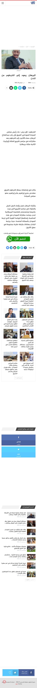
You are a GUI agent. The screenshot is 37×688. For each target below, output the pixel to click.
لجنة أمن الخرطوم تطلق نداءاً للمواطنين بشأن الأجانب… (14, 573)
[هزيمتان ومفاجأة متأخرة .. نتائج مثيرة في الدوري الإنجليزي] (31, 549)
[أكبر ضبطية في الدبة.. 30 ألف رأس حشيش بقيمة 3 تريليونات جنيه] (27, 356)
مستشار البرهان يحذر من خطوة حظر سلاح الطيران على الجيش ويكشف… (15, 522)
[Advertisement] (18, 25)
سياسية (15, 263)
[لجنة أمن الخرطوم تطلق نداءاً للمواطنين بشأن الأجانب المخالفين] (27, 313)
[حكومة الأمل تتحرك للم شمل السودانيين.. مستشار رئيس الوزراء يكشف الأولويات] (27, 334)
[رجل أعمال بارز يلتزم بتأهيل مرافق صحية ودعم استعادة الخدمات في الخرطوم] (31, 540)
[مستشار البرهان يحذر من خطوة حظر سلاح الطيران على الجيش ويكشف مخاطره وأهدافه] (10, 267)
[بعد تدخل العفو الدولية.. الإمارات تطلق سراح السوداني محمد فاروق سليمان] (10, 313)
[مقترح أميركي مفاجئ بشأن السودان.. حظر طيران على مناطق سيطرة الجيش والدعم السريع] (10, 356)
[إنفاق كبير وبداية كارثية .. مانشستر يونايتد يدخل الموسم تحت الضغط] (31, 557)
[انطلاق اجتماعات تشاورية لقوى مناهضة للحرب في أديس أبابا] (10, 334)
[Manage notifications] (4, 681)
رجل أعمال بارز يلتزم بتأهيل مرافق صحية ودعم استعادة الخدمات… (14, 539)
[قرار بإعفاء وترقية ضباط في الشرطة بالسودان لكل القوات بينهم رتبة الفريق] (27, 267)
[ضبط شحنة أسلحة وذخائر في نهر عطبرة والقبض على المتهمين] (10, 290)
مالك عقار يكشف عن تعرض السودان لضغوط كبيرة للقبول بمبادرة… (15, 531)
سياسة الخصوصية (10, 682)
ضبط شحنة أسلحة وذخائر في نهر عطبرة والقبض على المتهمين (13, 564)
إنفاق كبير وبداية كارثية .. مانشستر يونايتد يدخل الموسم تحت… (15, 556)
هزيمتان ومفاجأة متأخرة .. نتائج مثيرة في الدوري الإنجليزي (15, 547)
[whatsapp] (18, 237)
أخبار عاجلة (30, 263)
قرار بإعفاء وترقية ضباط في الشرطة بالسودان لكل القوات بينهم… (15, 514)
